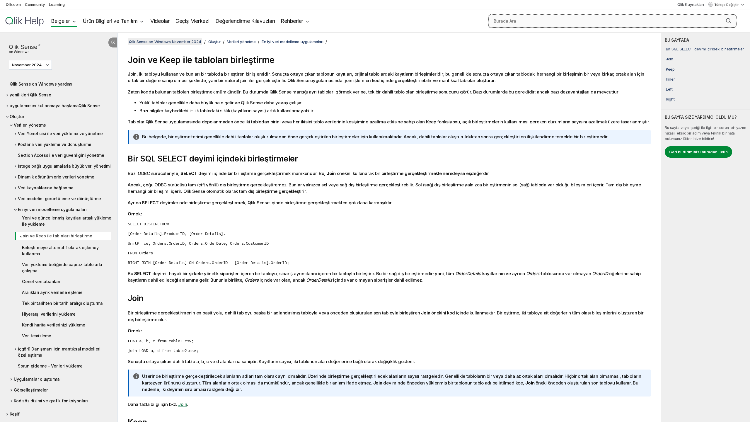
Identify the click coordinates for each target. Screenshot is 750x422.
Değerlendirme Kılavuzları (245, 21)
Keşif (15, 413)
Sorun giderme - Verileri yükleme (50, 365)
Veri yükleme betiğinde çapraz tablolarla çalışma (62, 267)
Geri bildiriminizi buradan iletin (698, 151)
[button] (728, 21)
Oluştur (17, 116)
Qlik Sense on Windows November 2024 (165, 41)
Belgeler (60, 21)
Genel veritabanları (41, 281)
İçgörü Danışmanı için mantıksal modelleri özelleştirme (59, 352)
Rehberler (292, 21)
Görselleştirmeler (31, 389)
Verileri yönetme (30, 124)
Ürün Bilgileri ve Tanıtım (110, 21)
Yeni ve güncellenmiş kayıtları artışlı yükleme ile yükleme (66, 221)
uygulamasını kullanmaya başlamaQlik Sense (55, 105)
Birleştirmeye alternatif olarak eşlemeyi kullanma (61, 250)
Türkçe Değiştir (726, 5)
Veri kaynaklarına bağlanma (46, 187)
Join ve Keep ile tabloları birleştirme (56, 235)
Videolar (160, 21)
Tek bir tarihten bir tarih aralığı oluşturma (62, 303)
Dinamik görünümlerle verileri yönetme (56, 176)
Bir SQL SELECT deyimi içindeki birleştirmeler (705, 49)
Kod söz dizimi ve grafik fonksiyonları (51, 400)
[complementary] (705, 227)
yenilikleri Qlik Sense (30, 94)
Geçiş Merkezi (192, 21)
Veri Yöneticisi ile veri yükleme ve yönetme (60, 133)
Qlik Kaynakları (690, 4)
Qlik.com (13, 4)
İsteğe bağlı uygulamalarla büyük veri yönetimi (64, 166)
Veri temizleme (36, 335)
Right (670, 99)
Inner (670, 79)
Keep (670, 69)
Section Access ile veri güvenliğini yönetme (61, 155)
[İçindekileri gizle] (112, 42)
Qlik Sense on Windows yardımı (41, 83)
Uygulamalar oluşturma (37, 379)
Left (669, 89)
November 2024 (27, 64)
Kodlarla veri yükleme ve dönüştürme (54, 144)
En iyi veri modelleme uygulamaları (52, 209)
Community (35, 4)
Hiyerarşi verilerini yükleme (49, 314)
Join (669, 59)
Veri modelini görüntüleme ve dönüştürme (59, 198)
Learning (56, 4)
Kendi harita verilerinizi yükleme (53, 324)
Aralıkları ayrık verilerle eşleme (52, 292)
